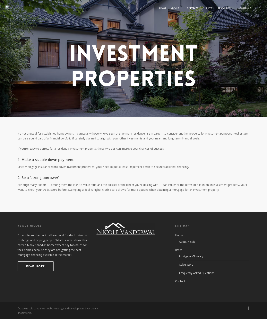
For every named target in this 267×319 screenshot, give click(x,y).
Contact (180, 281)
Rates (178, 250)
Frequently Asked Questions (196, 273)
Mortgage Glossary (191, 256)
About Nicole (187, 242)
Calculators (186, 264)
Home (179, 235)
